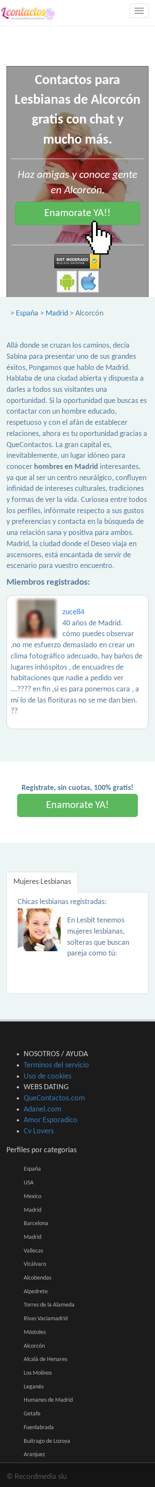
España (27, 313)
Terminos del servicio (56, 1065)
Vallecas (33, 1251)
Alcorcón (34, 1346)
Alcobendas (37, 1278)
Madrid (57, 313)
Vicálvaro (35, 1264)
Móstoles (35, 1332)
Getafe (32, 1414)
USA (29, 1183)
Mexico (32, 1196)
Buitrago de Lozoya (47, 1441)
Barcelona (36, 1223)
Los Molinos (38, 1373)
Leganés (33, 1387)
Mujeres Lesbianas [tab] (42, 882)
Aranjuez (34, 1454)
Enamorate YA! (77, 805)
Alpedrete (36, 1292)
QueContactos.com (54, 1098)
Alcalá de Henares (45, 1359)
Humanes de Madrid (48, 1400)
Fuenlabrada (39, 1427)
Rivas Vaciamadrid (46, 1319)
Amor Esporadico (51, 1120)
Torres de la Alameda (49, 1305)
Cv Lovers (39, 1131)
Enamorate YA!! (77, 213)
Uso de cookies (47, 1076)
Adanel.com (42, 1109)
